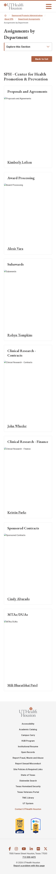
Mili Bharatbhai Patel (22, 685)
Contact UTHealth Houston (28, 809)
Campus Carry (28, 735)
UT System (28, 803)
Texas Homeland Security (28, 786)
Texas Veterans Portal (28, 792)
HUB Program (28, 741)
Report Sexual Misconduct (28, 763)
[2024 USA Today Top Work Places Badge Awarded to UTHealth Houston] (37, 825)
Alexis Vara (15, 248)
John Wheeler (17, 426)
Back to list (41, 59)
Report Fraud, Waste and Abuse (28, 758)
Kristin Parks (16, 512)
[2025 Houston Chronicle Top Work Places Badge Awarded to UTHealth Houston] (22, 825)
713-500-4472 (29, 857)
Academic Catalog (28, 729)
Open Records (28, 752)
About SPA (8, 19)
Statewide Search (28, 781)
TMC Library (28, 798)
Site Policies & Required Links (28, 769)
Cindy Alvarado (18, 599)
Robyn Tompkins (19, 335)
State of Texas (28, 775)
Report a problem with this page (29, 865)
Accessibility (28, 724)
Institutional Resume (28, 746)
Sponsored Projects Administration (27, 15)
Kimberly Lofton (19, 162)
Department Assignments (29, 19)
